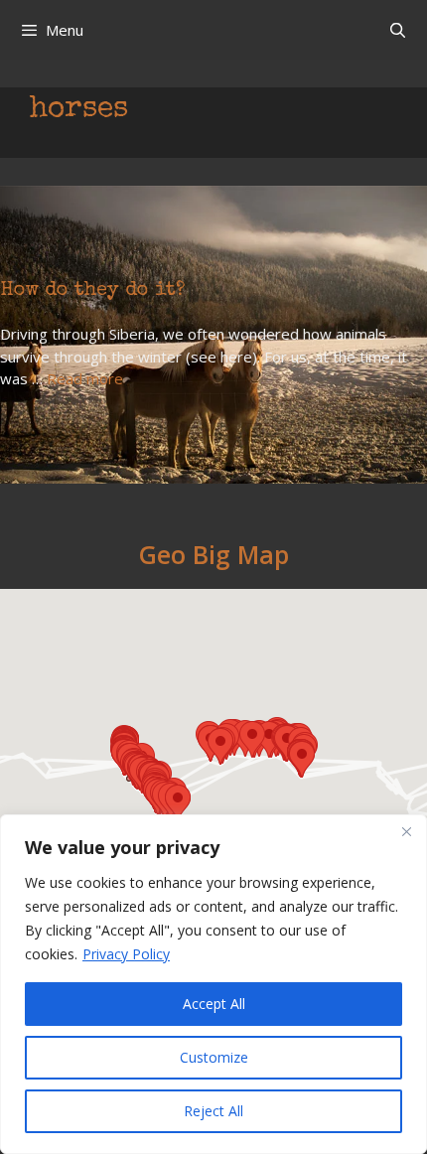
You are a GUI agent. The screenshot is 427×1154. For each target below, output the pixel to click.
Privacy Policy (126, 953)
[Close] (406, 831)
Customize (214, 1057)
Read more (85, 378)
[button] (178, 803)
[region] (213, 984)
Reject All (213, 1110)
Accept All (214, 1003)
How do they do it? (92, 291)
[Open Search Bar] (397, 30)
